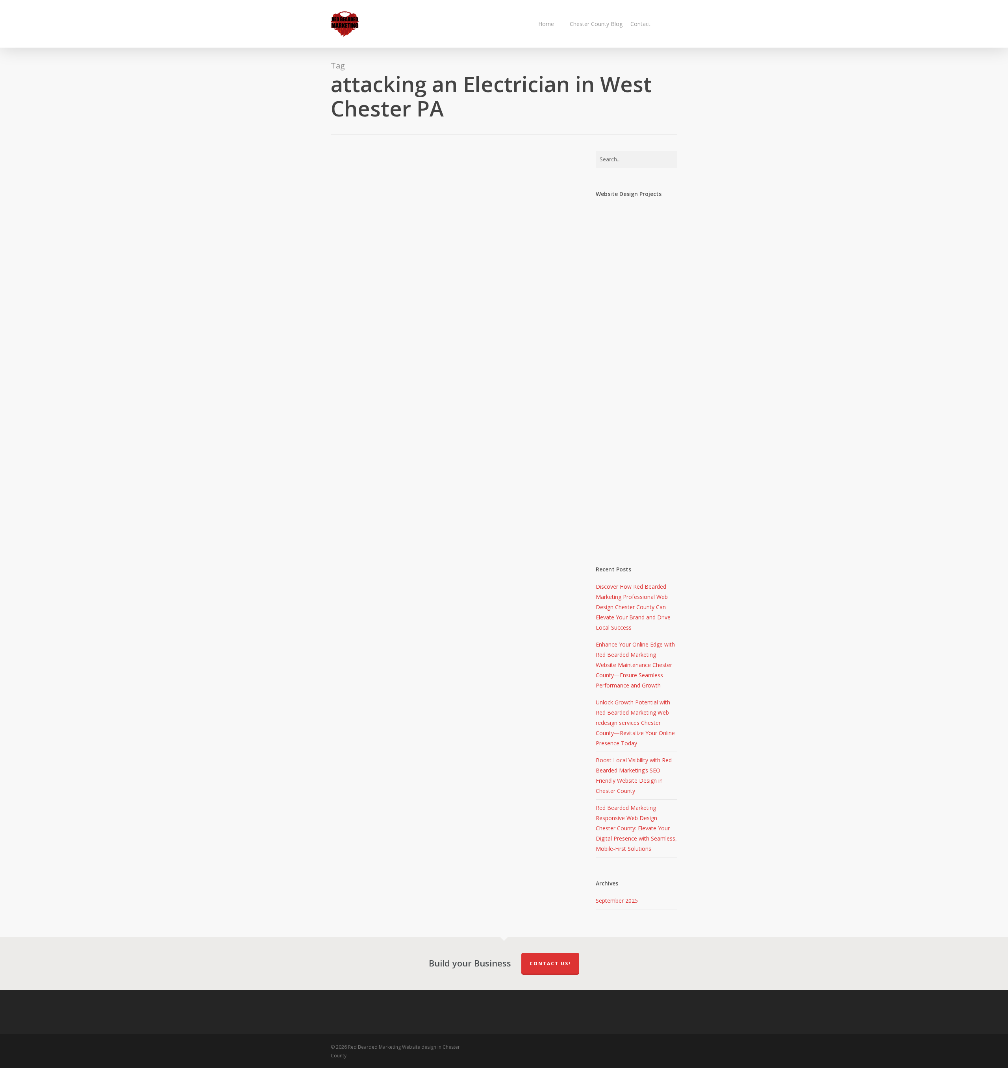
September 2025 (617, 900)
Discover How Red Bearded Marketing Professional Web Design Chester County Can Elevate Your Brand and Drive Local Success (633, 607)
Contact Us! (550, 963)
